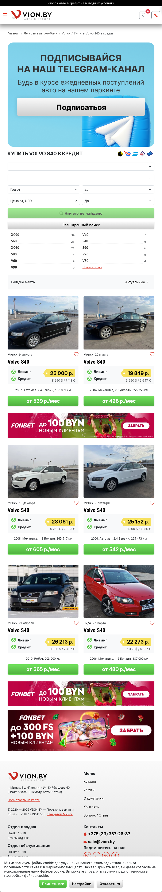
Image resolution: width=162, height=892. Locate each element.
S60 (14, 241)
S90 (85, 247)
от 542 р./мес (119, 549)
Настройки (82, 883)
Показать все (92, 267)
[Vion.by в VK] (106, 855)
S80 (14, 254)
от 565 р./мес (43, 669)
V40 (85, 234)
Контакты (91, 806)
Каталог (90, 781)
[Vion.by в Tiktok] (96, 855)
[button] (74, 322)
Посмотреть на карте (24, 800)
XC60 (15, 247)
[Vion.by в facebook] (115, 855)
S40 (85, 241)
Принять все (53, 883)
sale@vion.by (101, 841)
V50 (85, 260)
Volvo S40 (18, 362)
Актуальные (135, 282)
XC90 (15, 234)
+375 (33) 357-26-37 (108, 833)
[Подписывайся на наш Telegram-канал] (81, 94)
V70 (85, 254)
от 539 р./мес (43, 401)
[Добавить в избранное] (76, 355)
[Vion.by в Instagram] (87, 855)
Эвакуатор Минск (60, 814)
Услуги (89, 790)
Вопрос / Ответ (96, 815)
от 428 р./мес (119, 401)
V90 (14, 267)
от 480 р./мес (119, 669)
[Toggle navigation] (5, 15)
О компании (94, 798)
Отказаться (110, 883)
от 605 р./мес (43, 549)
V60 (14, 260)
